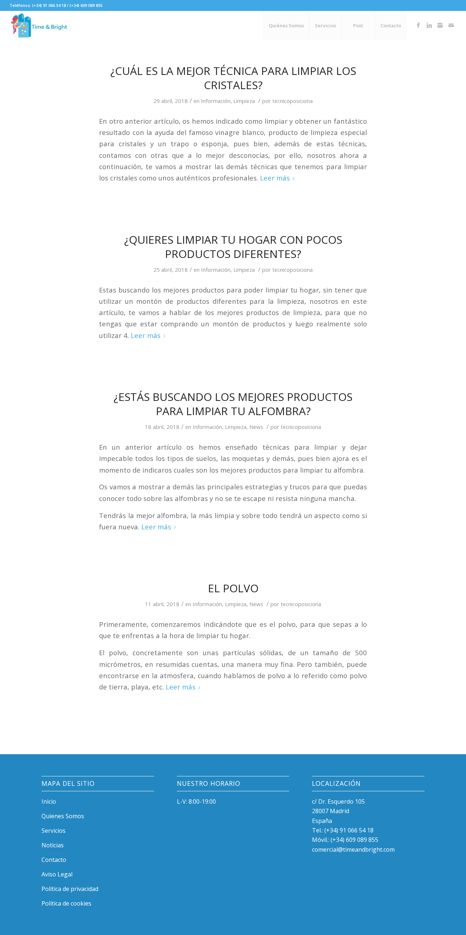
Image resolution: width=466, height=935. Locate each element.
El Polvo (233, 588)
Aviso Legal (57, 874)
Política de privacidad (70, 889)
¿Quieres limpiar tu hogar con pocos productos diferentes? (233, 246)
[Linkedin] (429, 25)
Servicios (54, 831)
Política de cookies (66, 903)
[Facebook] (418, 25)
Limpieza (244, 100)
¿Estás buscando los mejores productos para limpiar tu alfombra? (233, 403)
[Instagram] (440, 25)
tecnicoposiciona (292, 100)
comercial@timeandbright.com (353, 850)
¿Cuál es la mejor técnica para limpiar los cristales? (233, 77)
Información (215, 100)
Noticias (53, 845)
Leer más (275, 177)
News (256, 426)
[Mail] (451, 25)
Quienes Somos (63, 816)
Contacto (54, 860)
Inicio (49, 801)
